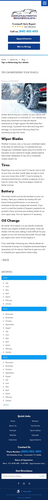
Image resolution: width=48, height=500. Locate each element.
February (9, 300)
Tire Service (35, 426)
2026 (5, 278)
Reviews (35, 421)
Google (24, 483)
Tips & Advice (35, 431)
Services (12, 431)
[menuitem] (12, 421)
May (7, 290)
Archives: (7, 271)
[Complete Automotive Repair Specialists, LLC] (24, 14)
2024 (5, 357)
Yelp (29, 483)
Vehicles (12, 435)
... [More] (4, 405)
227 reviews (30, 27)
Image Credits (27, 491)
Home (3, 60)
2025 (5, 309)
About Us (13, 60)
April (7, 293)
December (9, 314)
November (9, 318)
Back (6, 260)
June (7, 286)
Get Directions (42, 476)
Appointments (24, 38)
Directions (13, 440)
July (7, 283)
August (8, 328)
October (9, 321)
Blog (23, 60)
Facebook (18, 483)
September (10, 324)
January (8, 304)
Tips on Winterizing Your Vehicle (15, 62)
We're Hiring (24, 46)
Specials (35, 435)
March (8, 297)
